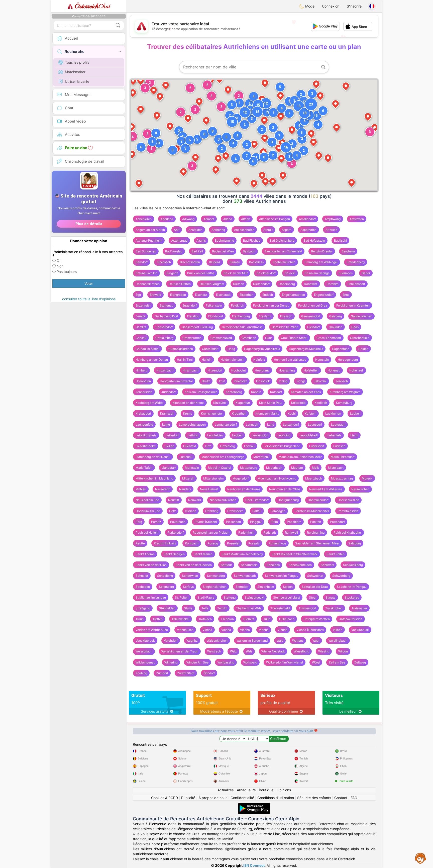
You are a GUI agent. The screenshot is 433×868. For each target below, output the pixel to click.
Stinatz (331, 597)
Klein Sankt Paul (270, 403)
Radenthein (246, 532)
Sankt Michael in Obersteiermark (294, 554)
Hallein (206, 359)
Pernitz (156, 522)
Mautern (297, 467)
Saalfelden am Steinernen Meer (317, 543)
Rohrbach (191, 543)
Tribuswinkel (180, 619)
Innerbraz (240, 381)
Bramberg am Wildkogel (321, 262)
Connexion (330, 6)
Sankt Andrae (145, 554)
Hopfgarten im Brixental (176, 381)
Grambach (249, 338)
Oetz (172, 511)
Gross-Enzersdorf (328, 338)
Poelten (315, 522)
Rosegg (212, 543)
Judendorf (168, 392)
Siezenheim (265, 587)
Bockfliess (256, 262)
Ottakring (211, 511)
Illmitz (206, 381)
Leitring (193, 435)
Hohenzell (356, 370)
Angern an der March (150, 230)
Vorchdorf (170, 640)
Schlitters (327, 565)
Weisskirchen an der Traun (179, 651)
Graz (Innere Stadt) (294, 338)
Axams (201, 240)
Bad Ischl (340, 240)
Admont (208, 219)
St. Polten (181, 597)
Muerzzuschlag (342, 478)
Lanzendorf (291, 424)
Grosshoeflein (359, 338)
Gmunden (335, 327)
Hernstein (322, 359)
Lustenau (185, 457)
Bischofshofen (190, 262)
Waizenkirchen (217, 640)
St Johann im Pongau (352, 587)
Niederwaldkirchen (223, 500)
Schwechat (315, 575)
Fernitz (140, 316)
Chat (92, 6)
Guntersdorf (210, 349)
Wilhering (170, 662)
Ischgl (300, 381)
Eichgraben (178, 295)
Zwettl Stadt (185, 673)
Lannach (252, 424)
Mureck (367, 478)
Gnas (355, 327)
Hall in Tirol (185, 359)
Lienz (354, 435)
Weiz (233, 651)
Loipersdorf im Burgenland (282, 446)
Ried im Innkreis (165, 543)
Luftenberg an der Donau (153, 457)
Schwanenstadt (245, 575)
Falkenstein (214, 305)
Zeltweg (360, 662)
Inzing (283, 381)
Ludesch (339, 446)
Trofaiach (205, 619)
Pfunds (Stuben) (205, 522)
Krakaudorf (143, 413)
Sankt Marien (203, 554)
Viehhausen (185, 630)
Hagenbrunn (340, 349)
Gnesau (141, 338)
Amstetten (357, 219)
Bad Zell (197, 251)
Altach (245, 219)
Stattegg (230, 597)
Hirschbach (190, 370)
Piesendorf (233, 522)
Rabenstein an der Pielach (211, 532)
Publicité (188, 798)
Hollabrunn (143, 381)
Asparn (286, 230)
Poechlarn (294, 522)
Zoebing (141, 673)
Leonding (283, 435)
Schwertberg (341, 575)
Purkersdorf (175, 532)
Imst (222, 381)
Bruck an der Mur (236, 273)
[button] (252, 119)
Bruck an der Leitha (200, 273)
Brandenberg (356, 262)
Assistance (420, 858)
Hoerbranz (262, 370)
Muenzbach (313, 478)
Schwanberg (216, 575)
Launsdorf (315, 424)
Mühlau (141, 489)
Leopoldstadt (308, 435)
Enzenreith (143, 305)
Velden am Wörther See (152, 630)
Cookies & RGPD (164, 798)
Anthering (218, 230)
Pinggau (256, 522)
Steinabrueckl (254, 597)
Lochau (249, 446)
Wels (249, 651)
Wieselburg (301, 651)
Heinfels (259, 359)
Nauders (185, 489)
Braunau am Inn (146, 273)
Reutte (140, 543)
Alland (227, 219)
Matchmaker (75, 72)
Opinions (284, 790)
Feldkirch (237, 305)
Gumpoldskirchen (180, 349)
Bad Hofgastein (314, 240)
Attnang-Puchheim (149, 240)
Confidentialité (242, 798)
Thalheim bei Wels (248, 608)
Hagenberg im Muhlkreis (306, 349)
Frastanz (265, 316)
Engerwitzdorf (324, 295)
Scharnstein (249, 565)
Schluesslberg (353, 565)
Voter (88, 283)
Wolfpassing (226, 662)
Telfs (204, 608)
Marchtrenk (261, 457)
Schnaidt (142, 575)
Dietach (238, 284)
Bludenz (215, 262)
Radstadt (269, 532)
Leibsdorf (172, 435)
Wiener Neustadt (273, 651)
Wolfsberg (250, 662)
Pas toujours (67, 271)
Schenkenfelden (300, 565)
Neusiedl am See (147, 500)
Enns (346, 295)
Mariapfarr (168, 467)
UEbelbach (286, 619)
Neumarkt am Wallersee (325, 489)
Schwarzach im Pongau (281, 575)
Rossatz (254, 543)
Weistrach (214, 651)
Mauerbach (274, 467)
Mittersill (188, 478)
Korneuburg (344, 403)
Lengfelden (215, 435)
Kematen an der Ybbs (306, 392)
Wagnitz (192, 640)
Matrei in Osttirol (219, 467)
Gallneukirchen (361, 316)
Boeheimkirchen (284, 262)
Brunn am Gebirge (317, 273)
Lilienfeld (189, 446)
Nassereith (162, 489)
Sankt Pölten (336, 554)
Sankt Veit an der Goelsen (194, 565)
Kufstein (310, 413)
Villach (337, 630)
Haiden (363, 349)
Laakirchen (333, 413)
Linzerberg (227, 446)
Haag (231, 349)
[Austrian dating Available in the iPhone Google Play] (254, 805)
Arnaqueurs (246, 790)
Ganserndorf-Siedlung (197, 327)
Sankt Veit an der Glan (151, 565)
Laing (166, 424)
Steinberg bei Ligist (286, 597)
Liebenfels (334, 435)
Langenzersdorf (226, 424)
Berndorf (142, 262)
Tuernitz (248, 619)
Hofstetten (311, 370)
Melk (315, 467)
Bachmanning (224, 240)
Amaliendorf (307, 219)
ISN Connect (254, 865)
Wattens (297, 640)
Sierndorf (242, 587)
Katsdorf (276, 392)
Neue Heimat (209, 489)
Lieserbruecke (146, 446)
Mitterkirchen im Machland (154, 478)
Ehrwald (155, 295)
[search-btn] (118, 25)
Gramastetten (191, 338)
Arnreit (268, 230)
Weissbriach (144, 651)
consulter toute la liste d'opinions (89, 299)
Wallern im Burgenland (252, 640)
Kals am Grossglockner (201, 392)
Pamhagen (277, 511)
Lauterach (338, 424)
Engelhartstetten (293, 295)
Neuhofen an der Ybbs (284, 489)
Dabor (366, 273)
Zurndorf (162, 673)
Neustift (173, 500)
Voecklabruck (145, 640)
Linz (208, 446)
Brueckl (290, 273)
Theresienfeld (280, 608)
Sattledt (226, 565)
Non (60, 266)
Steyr (312, 597)
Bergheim (348, 251)
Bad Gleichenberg (281, 240)
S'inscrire (354, 6)
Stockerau (352, 597)
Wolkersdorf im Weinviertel (284, 662)
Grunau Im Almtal (147, 349)
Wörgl (316, 662)
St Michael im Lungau (151, 597)
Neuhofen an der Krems (243, 489)
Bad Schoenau (146, 251)
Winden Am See (197, 662)
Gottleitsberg (164, 338)
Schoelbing (165, 575)
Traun (140, 619)
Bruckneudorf (266, 273)
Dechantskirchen (148, 284)
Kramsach (167, 413)
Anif (176, 230)
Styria (188, 608)
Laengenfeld (144, 424)
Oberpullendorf (318, 500)
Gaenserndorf (310, 316)
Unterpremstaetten (316, 619)
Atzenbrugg (179, 240)
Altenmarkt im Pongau (274, 219)
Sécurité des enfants (314, 798)
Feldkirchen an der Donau (271, 305)
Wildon (343, 651)
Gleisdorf (313, 327)
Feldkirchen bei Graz (312, 305)
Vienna (207, 630)
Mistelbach (336, 467)
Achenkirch (144, 219)
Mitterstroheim (213, 478)
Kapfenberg (234, 392)
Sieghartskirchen (215, 587)
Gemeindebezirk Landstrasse (242, 327)
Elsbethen (246, 295)
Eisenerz (201, 295)
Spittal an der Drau (315, 587)
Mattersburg (248, 467)
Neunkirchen (360, 489)
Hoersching (287, 370)
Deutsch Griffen (180, 284)
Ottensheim (235, 511)
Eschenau (166, 305)
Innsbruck (263, 381)
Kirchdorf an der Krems (188, 403)
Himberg (141, 370)
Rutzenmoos (277, 543)
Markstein (192, 467)
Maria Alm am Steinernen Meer (300, 457)
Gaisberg (335, 316)
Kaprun (256, 392)
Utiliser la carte (77, 81)
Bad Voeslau (173, 251)
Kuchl (292, 413)
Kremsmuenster (212, 413)
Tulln (266, 619)
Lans (270, 424)
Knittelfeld (298, 403)
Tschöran (227, 619)
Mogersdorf (241, 478)
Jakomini (320, 381)
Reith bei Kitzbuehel (348, 532)
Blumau (235, 262)
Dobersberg (287, 284)
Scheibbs (273, 565)
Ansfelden (195, 230)
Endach (267, 295)
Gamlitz (141, 327)
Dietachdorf (261, 284)
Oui (59, 260)
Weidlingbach (338, 640)
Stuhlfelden (167, 608)
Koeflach (320, 403)
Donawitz (310, 284)
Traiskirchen (334, 608)
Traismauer (359, 608)
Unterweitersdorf (350, 619)
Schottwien (190, 575)
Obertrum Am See (148, 511)
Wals (280, 640)
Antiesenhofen (244, 230)
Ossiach (190, 511)
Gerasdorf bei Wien (285, 327)
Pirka (274, 522)
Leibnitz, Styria (146, 435)
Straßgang (143, 608)
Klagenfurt (243, 403)
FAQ (354, 798)
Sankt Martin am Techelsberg (242, 554)
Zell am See (337, 662)
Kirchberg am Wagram (345, 392)
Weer (315, 640)
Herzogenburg (348, 359)
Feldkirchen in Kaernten (353, 305)
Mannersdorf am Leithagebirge (222, 457)
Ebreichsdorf (356, 284)
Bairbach (249, 251)
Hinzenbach (164, 370)
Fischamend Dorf (166, 316)
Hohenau (334, 370)
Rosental (233, 543)
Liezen (169, 446)
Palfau (256, 511)
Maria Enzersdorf (343, 457)
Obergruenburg (288, 500)
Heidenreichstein (232, 359)
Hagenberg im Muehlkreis (262, 349)
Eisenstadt (223, 295)
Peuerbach (177, 522)
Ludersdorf (316, 446)
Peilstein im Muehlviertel (311, 511)
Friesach (286, 316)
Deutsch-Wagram (212, 284)
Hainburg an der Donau (152, 359)
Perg (139, 522)
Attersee (331, 230)
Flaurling (193, 316)
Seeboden (143, 587)
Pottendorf (337, 522)
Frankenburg (241, 316)
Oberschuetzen (348, 500)
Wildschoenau (145, 662)
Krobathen (239, 413)
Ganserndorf (164, 327)
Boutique (266, 790)
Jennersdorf (144, 392)
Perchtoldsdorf (348, 511)
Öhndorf (209, 673)
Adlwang (188, 219)
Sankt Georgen (174, 554)
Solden (288, 587)
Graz (268, 338)
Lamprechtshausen (192, 424)
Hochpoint (238, 370)
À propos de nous (212, 798)
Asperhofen (308, 230)
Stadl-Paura (205, 597)
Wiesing (323, 651)
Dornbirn (333, 284)
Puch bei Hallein (147, 532)
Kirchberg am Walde (149, 403)
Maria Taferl (144, 467)
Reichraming (315, 532)
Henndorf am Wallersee (290, 359)
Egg (138, 295)
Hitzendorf (214, 370)
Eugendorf (189, 305)
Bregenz (172, 273)
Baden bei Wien (223, 251)
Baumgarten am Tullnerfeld (283, 251)
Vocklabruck (360, 630)
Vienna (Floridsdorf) (310, 630)
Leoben (237, 435)
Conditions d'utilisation (275, 798)
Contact (340, 798)
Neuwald (194, 500)
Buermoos (346, 273)
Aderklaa (167, 219)
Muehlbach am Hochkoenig (277, 478)
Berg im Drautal (322, 251)
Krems (187, 413)
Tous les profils (77, 62)
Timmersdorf (307, 608)
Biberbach (164, 262)
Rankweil (291, 532)
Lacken (355, 413)
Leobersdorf (260, 435)
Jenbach (342, 381)
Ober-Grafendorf (257, 500)
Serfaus (188, 587)
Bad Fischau (251, 240)
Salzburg (354, 543)
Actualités (226, 790)
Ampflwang (333, 219)
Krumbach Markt (267, 413)
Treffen (158, 619)
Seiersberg (166, 587)
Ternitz (222, 608)
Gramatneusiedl (221, 338)
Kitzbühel (220, 403)
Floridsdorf (215, 316)
